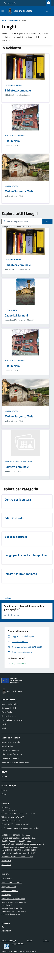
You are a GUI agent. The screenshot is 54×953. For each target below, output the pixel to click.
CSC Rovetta (7, 878)
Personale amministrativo (12, 720)
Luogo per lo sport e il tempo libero (18, 461)
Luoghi (4, 790)
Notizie (4, 776)
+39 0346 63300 (16, 817)
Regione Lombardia (10, 3)
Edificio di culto (11, 310)
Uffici (4, 728)
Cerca (47, 221)
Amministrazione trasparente (14, 902)
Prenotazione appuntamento (13, 911)
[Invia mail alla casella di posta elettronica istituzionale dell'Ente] (18, 824)
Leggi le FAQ (7, 905)
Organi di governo (9, 716)
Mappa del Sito (18, 943)
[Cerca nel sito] (46, 11)
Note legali (6, 894)
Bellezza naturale (11, 186)
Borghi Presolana (9, 886)
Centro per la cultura (13, 85)
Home (4, 20)
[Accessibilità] (7, 946)
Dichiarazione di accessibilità (13, 898)
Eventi (4, 794)
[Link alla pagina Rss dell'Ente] (3, 927)
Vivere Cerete (13, 20)
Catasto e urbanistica (10, 750)
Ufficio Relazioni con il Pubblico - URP (17, 856)
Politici (4, 724)
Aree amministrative (10, 704)
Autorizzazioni (7, 746)
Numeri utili (6, 864)
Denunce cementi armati (12, 882)
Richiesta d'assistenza (11, 914)
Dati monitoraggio (9, 940)
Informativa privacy (10, 890)
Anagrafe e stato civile (11, 742)
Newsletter (6, 930)
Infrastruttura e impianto (14, 136)
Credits (46, 940)
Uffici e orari (6, 860)
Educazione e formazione (12, 754)
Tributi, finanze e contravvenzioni (15, 762)
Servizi (29, 940)
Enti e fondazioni (8, 712)
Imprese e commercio (10, 758)
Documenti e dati (9, 708)
